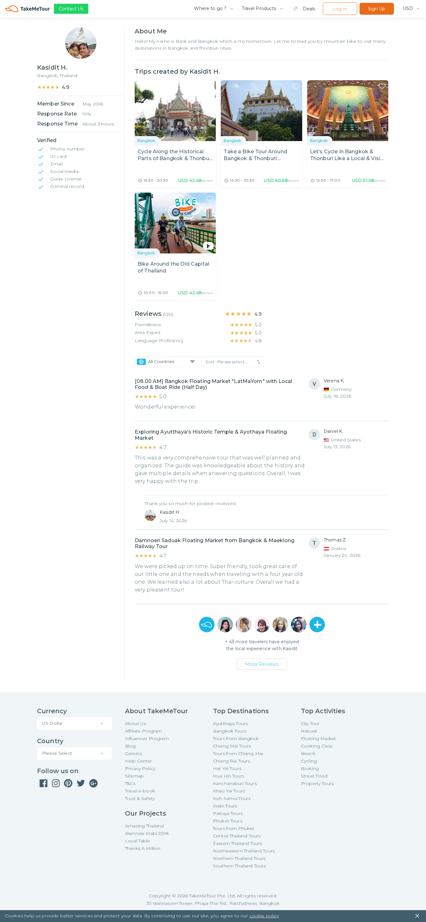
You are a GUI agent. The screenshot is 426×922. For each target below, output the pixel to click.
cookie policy (264, 916)
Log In (339, 9)
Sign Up (376, 9)
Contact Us (71, 9)
